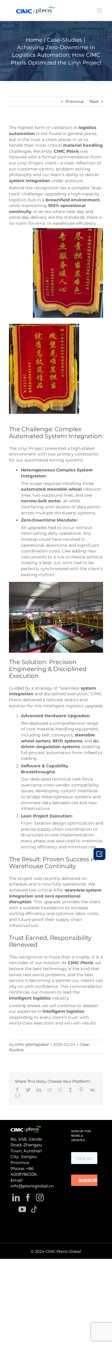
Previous (74, 101)
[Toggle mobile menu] (100, 11)
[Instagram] (40, 1197)
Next (94, 101)
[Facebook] (28, 1197)
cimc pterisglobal (32, 1044)
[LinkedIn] (16, 1197)
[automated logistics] (56, 584)
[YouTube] (22, 1209)
